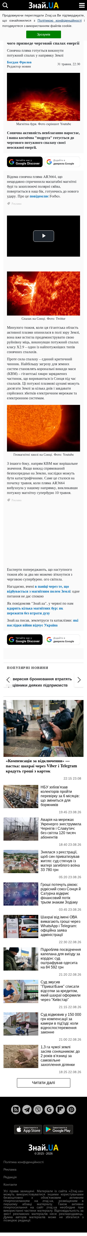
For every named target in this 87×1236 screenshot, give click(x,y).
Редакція (10, 1177)
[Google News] (49, 1109)
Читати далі (43, 1082)
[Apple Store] (28, 1129)
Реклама (9, 1169)
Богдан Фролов (19, 62)
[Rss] (15, 1109)
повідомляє (39, 196)
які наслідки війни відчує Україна (42, 622)
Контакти (10, 1184)
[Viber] (38, 1109)
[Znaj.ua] (43, 5)
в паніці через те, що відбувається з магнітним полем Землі (38, 589)
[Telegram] (27, 1109)
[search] (5, 5)
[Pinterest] (71, 1109)
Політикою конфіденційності (60, 20)
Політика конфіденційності (23, 1162)
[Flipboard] (60, 1109)
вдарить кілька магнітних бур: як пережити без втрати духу (35, 610)
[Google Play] (58, 1129)
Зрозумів (43, 34)
